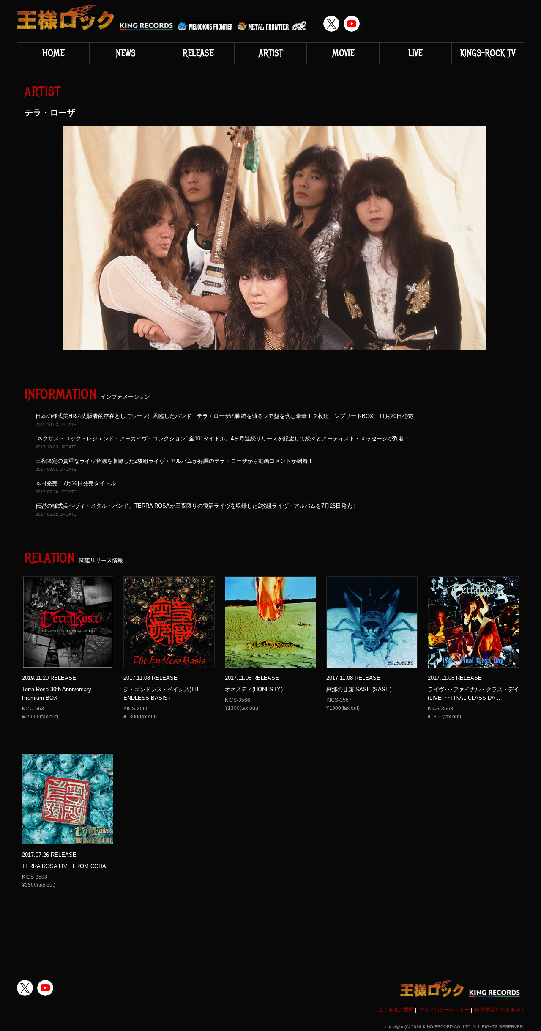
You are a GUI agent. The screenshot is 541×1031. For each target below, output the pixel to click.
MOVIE (343, 53)
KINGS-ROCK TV (487, 53)
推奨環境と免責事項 (497, 1010)
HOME (53, 53)
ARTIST (271, 53)
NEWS (126, 53)
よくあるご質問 (396, 1010)
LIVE (415, 53)
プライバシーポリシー (444, 1010)
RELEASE (198, 53)
